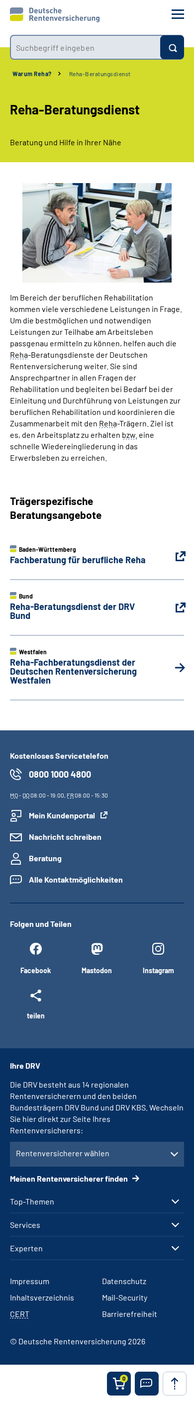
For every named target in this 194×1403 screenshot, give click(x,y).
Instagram (158, 970)
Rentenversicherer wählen (62, 1153)
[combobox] (85, 47)
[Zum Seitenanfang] (175, 1384)
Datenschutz (124, 1281)
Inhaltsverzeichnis (42, 1297)
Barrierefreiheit (129, 1313)
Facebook (35, 970)
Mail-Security (124, 1297)
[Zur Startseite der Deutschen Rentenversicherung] (54, 14)
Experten (26, 1248)
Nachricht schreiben (65, 836)
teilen (36, 1015)
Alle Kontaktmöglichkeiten (76, 879)
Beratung (45, 858)
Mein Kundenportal (62, 815)
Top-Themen (32, 1201)
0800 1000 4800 (60, 774)
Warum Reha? (32, 73)
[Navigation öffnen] (178, 14)
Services (25, 1225)
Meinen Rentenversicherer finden (69, 1178)
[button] (147, 1384)
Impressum (29, 1281)
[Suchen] (172, 47)
